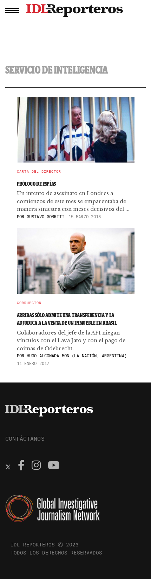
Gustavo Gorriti (45, 216)
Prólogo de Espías (36, 183)
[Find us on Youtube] (54, 466)
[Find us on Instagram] (36, 466)
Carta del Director (39, 171)
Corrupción (29, 303)
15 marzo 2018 (84, 216)
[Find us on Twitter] (8, 466)
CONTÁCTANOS (25, 438)
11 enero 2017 (33, 363)
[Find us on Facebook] (21, 466)
